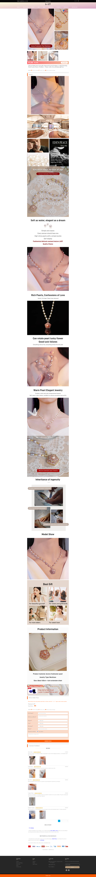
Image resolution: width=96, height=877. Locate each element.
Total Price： (31, 706)
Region (30, 720)
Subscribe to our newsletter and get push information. (72, 861)
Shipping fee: (31, 704)
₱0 (35, 705)
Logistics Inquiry (35, 864)
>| (67, 820)
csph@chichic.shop (52, 864)
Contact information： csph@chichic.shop (48, 849)
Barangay (30, 726)
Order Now (48, 741)
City (29, 723)
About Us (17, 861)
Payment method (32, 731)
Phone (29, 728)
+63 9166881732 (52, 866)
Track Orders (48, 1)
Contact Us (34, 861)
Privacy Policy (18, 864)
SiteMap (34, 862)
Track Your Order (18, 866)
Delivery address (32, 716)
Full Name (30, 713)
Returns (17, 865)
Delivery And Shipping (19, 862)
